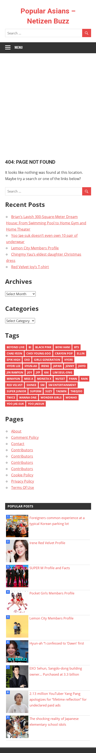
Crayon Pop (64, 353)
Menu (19, 47)
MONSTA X (44, 379)
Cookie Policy (22, 475)
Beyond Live (16, 347)
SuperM (35, 391)
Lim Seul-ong (62, 372)
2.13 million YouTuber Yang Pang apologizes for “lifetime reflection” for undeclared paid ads (58, 699)
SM (42, 385)
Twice (11, 397)
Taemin (61, 391)
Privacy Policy (22, 481)
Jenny (70, 366)
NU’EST (60, 379)
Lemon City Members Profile (35, 248)
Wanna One (28, 397)
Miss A (28, 379)
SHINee (31, 385)
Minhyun (13, 379)
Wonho (71, 397)
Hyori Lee (14, 366)
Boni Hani (62, 347)
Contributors (22, 450)
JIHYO (82, 366)
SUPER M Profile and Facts (49, 568)
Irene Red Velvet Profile (47, 543)
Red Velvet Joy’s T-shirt (30, 266)
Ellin (81, 353)
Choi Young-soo (38, 353)
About (16, 431)
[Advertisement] (48, 103)
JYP (38, 372)
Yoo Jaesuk (36, 404)
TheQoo (76, 391)
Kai (46, 372)
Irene (45, 366)
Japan (57, 366)
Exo (27, 360)
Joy (29, 372)
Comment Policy (25, 437)
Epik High (13, 360)
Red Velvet (15, 385)
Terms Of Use (22, 487)
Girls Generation (47, 360)
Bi (30, 347)
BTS (76, 347)
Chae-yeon (14, 353)
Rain (84, 379)
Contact (17, 443)
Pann (73, 379)
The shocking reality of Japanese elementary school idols (54, 721)
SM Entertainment (62, 385)
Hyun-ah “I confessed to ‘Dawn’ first (56, 643)
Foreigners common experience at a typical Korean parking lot (57, 520)
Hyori (68, 360)
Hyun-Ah (31, 366)
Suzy (48, 391)
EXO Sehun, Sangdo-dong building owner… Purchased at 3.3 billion (55, 671)
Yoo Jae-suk (15, 404)
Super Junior (16, 391)
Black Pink (43, 347)
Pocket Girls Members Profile (51, 593)
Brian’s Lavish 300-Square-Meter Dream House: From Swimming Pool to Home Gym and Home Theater (46, 223)
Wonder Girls (51, 397)
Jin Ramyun (15, 372)
